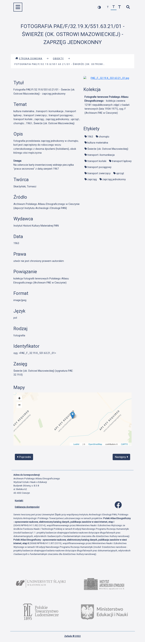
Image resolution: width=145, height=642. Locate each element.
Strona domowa (30, 58)
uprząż (120, 173)
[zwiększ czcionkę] (119, 7)
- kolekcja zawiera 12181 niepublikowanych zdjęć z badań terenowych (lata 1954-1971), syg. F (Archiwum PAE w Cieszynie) (107, 104)
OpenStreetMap (95, 444)
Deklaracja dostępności (27, 506)
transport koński (96, 161)
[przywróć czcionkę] (114, 7)
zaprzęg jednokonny (114, 179)
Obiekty (58, 58)
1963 (90, 136)
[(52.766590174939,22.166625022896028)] (72, 415)
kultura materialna (97, 142)
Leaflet (76, 444)
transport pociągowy (99, 167)
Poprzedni (25, 457)
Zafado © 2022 (72, 636)
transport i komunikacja (101, 154)
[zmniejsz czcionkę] (108, 7)
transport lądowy (122, 161)
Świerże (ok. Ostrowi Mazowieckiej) (107, 148)
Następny (121, 457)
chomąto (104, 136)
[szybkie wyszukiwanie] (128, 7)
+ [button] (19, 398)
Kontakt (19, 500)
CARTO (124, 444)
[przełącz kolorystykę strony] (99, 7)
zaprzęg (92, 179)
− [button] (19, 405)
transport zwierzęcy (99, 173)
